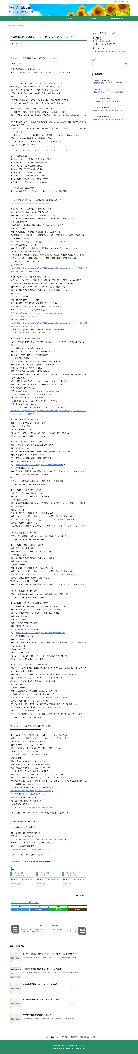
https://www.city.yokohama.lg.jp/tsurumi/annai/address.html (40, 697)
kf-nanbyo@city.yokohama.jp (30, 836)
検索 (93, 60)
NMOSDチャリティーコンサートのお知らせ (107, 101)
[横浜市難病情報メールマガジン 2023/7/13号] (23, 879)
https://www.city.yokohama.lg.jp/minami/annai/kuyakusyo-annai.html (44, 519)
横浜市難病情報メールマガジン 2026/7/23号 (108, 92)
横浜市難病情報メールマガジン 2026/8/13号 (108, 83)
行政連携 (21, 25)
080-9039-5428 (101, 41)
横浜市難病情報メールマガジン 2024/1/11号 (40, 984)
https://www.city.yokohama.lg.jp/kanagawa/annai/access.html (41, 242)
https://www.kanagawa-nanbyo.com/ (38, 807)
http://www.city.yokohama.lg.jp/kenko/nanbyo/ (29, 849)
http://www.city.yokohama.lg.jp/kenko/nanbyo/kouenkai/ (39, 72)
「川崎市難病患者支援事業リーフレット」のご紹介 (42, 969)
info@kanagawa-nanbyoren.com (110, 51)
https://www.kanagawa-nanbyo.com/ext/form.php (30, 791)
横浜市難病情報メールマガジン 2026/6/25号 (108, 119)
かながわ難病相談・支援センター (120, 2)
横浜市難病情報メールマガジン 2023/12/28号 (41, 999)
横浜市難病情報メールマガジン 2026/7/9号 (107, 110)
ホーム (12, 25)
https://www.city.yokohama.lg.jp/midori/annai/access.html (39, 391)
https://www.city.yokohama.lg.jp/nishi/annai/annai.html (38, 313)
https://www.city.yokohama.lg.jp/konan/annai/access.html (39, 465)
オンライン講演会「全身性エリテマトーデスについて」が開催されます (50, 954)
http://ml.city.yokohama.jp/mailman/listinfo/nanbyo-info (41, 839)
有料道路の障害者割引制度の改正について (39, 1015)
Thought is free (81, 1048)
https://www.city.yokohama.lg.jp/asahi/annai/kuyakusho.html (40, 633)
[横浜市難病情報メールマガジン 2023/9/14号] (75, 879)
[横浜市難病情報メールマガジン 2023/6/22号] (49, 879)
